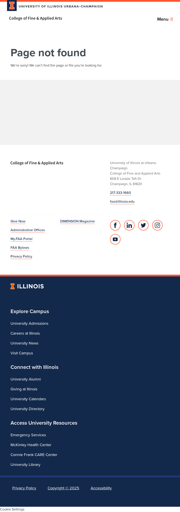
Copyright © (63, 488)
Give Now (18, 221)
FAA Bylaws (20, 247)
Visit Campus (22, 353)
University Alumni (26, 379)
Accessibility (101, 488)
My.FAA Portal (21, 238)
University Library (25, 464)
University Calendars (28, 399)
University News (24, 343)
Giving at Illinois (24, 389)
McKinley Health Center (31, 445)
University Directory (28, 409)
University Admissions (29, 323)
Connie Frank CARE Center (34, 455)
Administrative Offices (28, 230)
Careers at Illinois (25, 333)
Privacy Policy (21, 256)
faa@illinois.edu (122, 201)
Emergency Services (28, 435)
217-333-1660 (120, 192)
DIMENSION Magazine (77, 221)
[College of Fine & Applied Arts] (53, 19)
